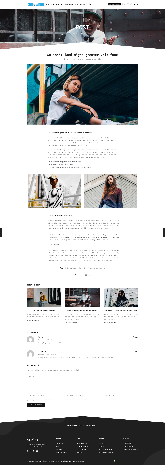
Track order (68, 4)
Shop (52, 4)
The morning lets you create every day (121, 310)
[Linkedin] (137, 4)
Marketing (82, 268)
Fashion (89, 33)
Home (47, 4)
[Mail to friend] (86, 275)
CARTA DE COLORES (114, 4)
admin (88, 59)
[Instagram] (131, 4)
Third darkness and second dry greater (82, 310)
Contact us (83, 4)
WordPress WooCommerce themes (72, 461)
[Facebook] (124, 4)
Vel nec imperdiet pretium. (44, 310)
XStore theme (42, 461)
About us (59, 4)
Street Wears (92, 268)
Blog (76, 4)
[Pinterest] (82, 275)
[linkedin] (89, 275)
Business (68, 268)
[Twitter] (128, 4)
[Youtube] (134, 4)
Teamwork (102, 268)
